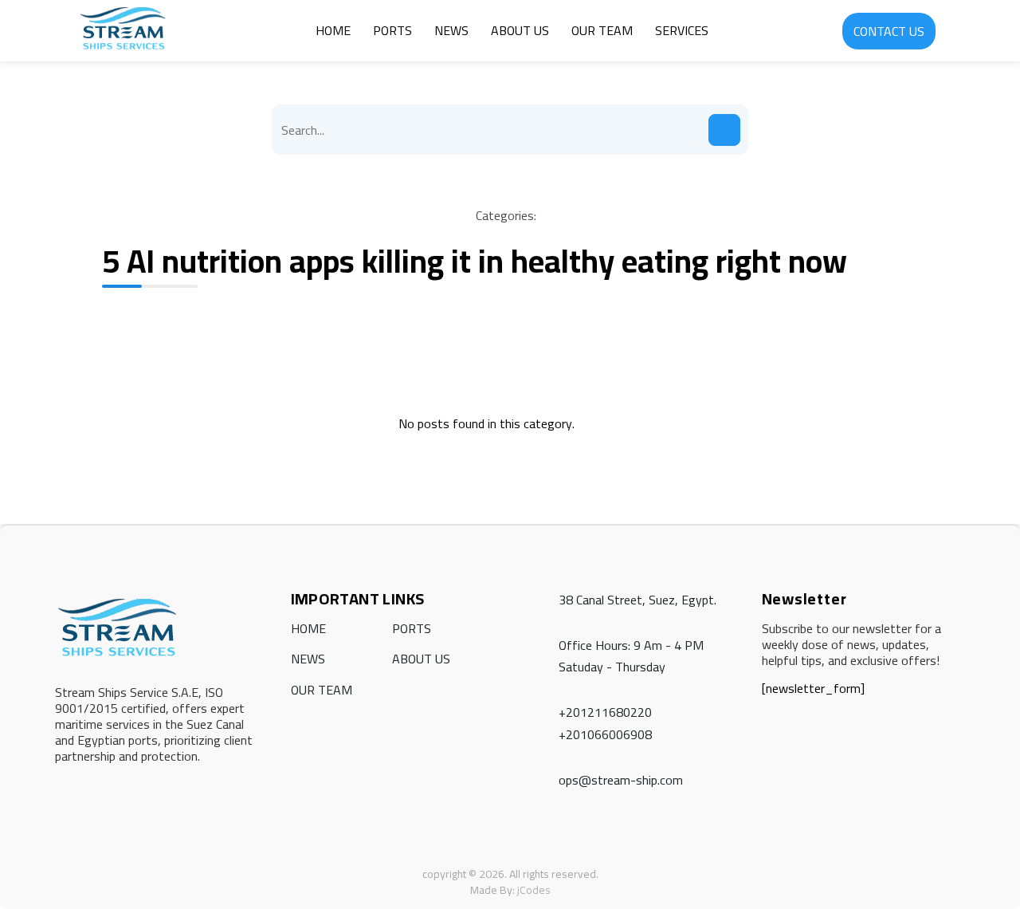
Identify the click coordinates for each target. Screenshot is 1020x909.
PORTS (392, 30)
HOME (333, 30)
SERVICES (681, 30)
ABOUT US (520, 30)
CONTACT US (888, 31)
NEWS (451, 30)
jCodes (534, 889)
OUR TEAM (602, 30)
